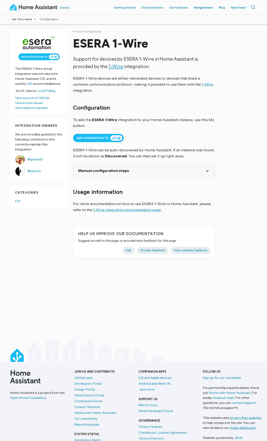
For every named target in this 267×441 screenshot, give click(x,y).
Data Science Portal (89, 395)
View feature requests (31, 108)
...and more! (147, 389)
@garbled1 (35, 159)
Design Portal (84, 389)
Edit (128, 250)
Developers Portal (88, 383)
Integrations (203, 7)
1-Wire (115, 66)
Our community (85, 418)
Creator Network (87, 407)
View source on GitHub (32, 98)
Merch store (148, 405)
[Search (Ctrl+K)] (254, 7)
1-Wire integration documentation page (127, 210)
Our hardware (178, 7)
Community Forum (88, 401)
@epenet (34, 171)
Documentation (152, 7)
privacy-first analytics (246, 418)
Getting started (125, 7)
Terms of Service (151, 438)
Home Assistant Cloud (156, 411)
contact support (244, 403)
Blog (222, 7)
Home (77, 31)
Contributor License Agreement (163, 432)
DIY (18, 201)
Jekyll (238, 438)
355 (30, 83)
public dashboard (243, 428)
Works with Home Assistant (95, 413)
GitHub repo (83, 378)
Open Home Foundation (28, 398)
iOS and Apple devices (155, 378)
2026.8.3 (64, 7)
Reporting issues (86, 424)
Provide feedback (152, 250)
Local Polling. (46, 91)
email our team (223, 398)
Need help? (239, 7)
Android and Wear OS (155, 383)
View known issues (29, 103)
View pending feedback (190, 250)
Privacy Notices (150, 427)
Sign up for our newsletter (222, 378)
